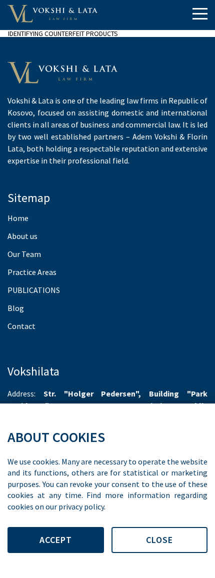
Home (18, 218)
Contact (22, 326)
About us (23, 236)
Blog (16, 308)
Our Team (24, 254)
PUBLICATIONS (34, 290)
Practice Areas (32, 272)
